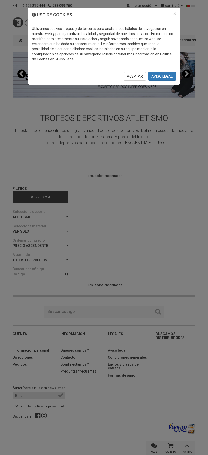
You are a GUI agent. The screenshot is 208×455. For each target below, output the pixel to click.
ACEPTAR (135, 76)
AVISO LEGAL (162, 76)
